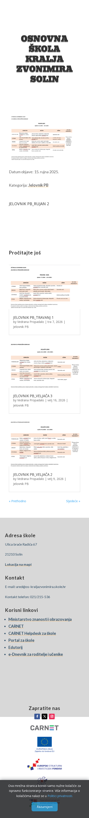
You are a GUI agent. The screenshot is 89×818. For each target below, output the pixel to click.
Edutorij (15, 647)
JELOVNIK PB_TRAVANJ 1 (33, 317)
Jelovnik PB (38, 185)
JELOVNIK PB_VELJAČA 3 (32, 396)
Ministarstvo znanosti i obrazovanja (40, 619)
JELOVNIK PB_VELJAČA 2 (32, 474)
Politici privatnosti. (60, 796)
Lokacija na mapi (18, 564)
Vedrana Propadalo (30, 322)
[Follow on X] (44, 716)
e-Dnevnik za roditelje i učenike (35, 654)
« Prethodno (17, 501)
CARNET (16, 626)
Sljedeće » (73, 501)
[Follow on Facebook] (37, 716)
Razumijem (44, 807)
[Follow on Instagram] (52, 716)
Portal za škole (21, 640)
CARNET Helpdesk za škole (32, 633)
